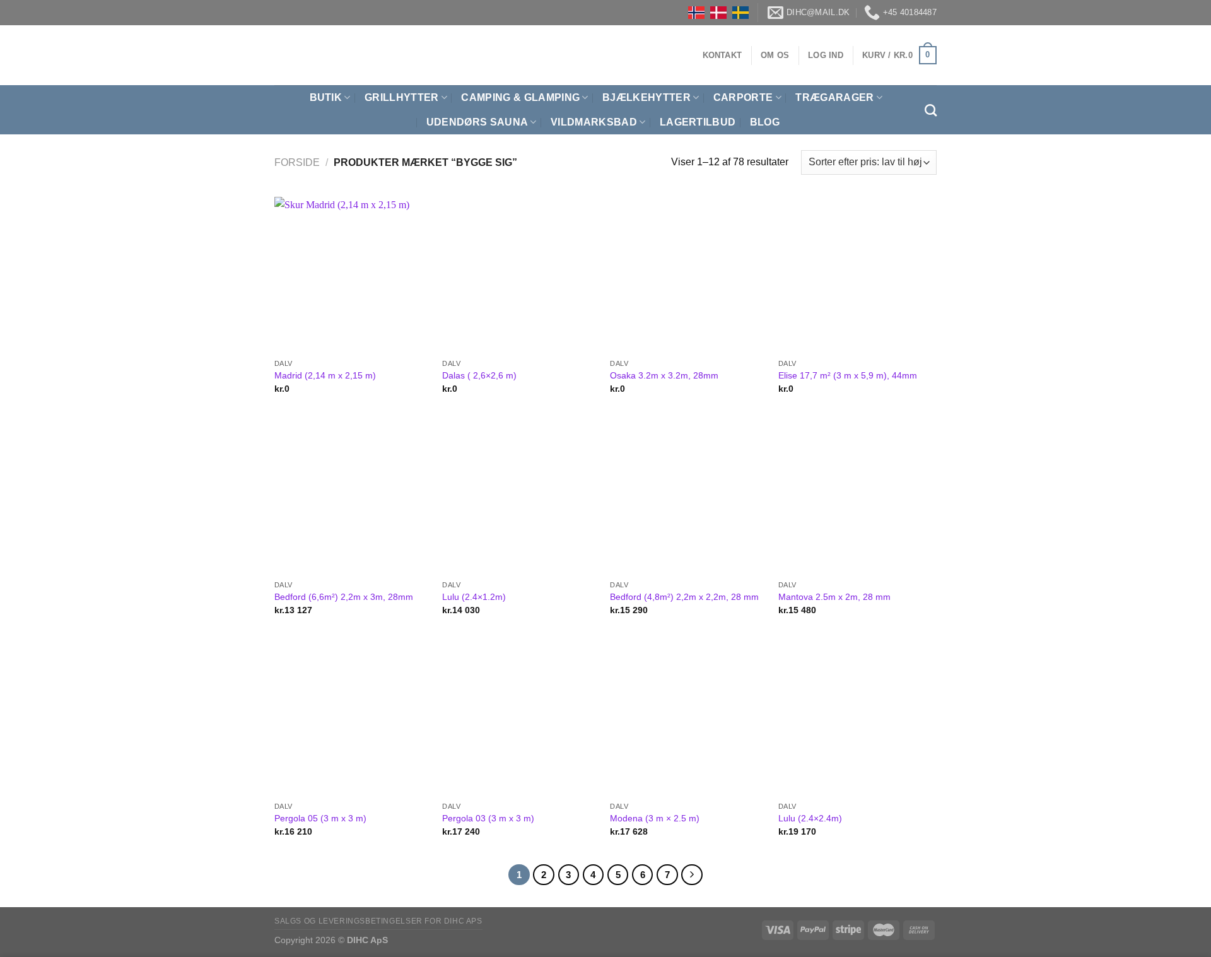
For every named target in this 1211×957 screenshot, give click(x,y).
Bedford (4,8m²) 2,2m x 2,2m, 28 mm (684, 597)
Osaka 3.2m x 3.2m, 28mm (664, 375)
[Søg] (931, 110)
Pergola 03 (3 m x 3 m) (488, 818)
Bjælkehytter (646, 97)
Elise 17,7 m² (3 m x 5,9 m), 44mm (847, 375)
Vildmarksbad (594, 122)
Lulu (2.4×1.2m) (474, 597)
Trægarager (834, 97)
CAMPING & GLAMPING (520, 97)
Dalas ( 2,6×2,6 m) (479, 375)
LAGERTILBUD (698, 122)
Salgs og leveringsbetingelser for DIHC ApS (378, 921)
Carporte (743, 97)
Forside (297, 162)
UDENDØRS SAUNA (477, 122)
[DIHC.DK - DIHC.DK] (290, 55)
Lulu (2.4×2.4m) (810, 818)
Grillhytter (402, 97)
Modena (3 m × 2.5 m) (654, 818)
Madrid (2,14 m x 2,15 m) (325, 375)
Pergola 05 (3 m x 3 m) (320, 818)
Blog (765, 122)
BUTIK (326, 97)
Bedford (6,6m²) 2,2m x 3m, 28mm (343, 597)
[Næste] (692, 875)
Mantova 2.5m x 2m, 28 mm (834, 597)
